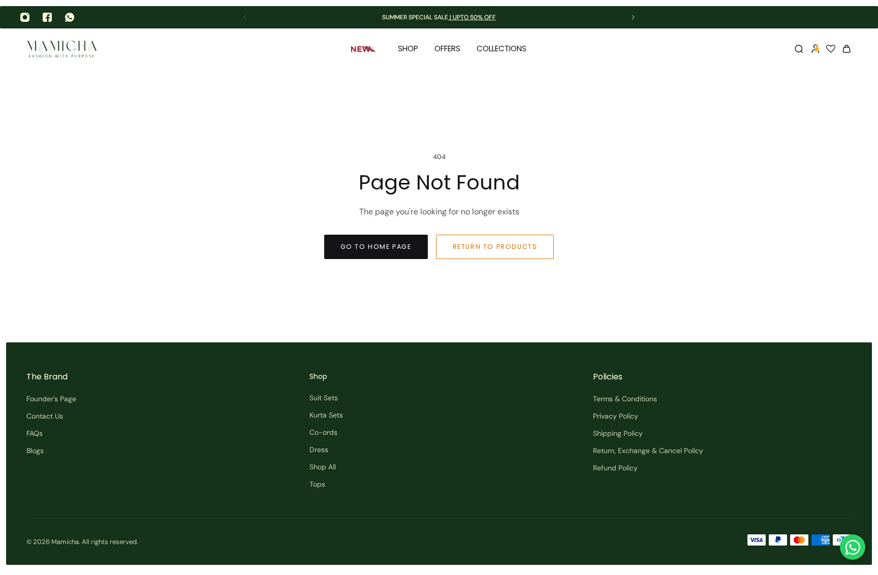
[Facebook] (47, 17)
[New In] (366, 48)
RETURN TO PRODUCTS (495, 246)
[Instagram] (25, 17)
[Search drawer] (799, 49)
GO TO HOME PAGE (376, 246)
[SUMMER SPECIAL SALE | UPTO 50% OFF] (439, 17)
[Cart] (846, 49)
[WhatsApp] (69, 17)
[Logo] (62, 49)
